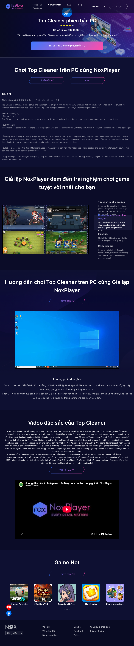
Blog (79, 5)
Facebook (37, 8)
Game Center (54, 5)
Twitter (77, 635)
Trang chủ (37, 5)
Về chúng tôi (48, 631)
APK (87, 80)
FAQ (69, 5)
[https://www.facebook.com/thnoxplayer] (9, 613)
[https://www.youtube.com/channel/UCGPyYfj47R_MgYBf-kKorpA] (9, 607)
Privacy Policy (97, 631)
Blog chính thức (50, 635)
